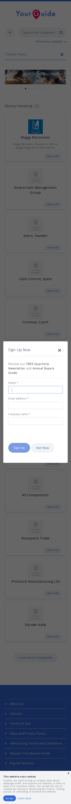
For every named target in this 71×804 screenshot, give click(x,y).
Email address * (18, 398)
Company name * (19, 414)
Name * (13, 383)
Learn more (24, 798)
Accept (10, 798)
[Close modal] (59, 349)
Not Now (42, 448)
